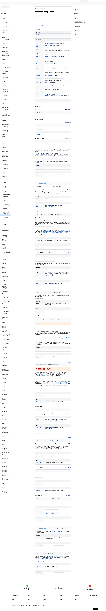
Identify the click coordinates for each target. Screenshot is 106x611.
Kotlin (67, 13)
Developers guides (77, 595)
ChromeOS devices (46, 596)
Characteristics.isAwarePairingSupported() (52, 420)
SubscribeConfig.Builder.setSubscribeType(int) (53, 95)
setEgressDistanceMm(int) (62, 68)
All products (42, 605)
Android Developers (37, 8)
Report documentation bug (93, 595)
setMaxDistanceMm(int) (39, 375)
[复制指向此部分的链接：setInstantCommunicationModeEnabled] (51, 252)
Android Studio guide (77, 594)
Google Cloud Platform (36, 605)
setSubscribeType (48, 82)
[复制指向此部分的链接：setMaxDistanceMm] (44, 315)
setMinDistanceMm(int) (39, 343)
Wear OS (44, 595)
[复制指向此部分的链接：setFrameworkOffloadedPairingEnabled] (51, 179)
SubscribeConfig (44, 25)
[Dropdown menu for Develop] (25, 1)
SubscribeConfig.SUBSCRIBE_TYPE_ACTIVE (59, 509)
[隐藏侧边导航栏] (10, 609)
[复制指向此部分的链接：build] (38, 122)
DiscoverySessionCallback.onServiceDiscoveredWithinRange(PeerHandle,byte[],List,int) (55, 158)
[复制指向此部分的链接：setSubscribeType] (43, 495)
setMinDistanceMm (48, 67)
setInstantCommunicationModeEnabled (51, 56)
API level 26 (69, 109)
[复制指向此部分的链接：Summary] (40, 29)
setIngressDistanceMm (48, 52)
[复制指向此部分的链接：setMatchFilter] (42, 289)
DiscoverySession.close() (40, 561)
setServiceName (47, 75)
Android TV (44, 599)
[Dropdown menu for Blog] (38, 1)
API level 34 (69, 406)
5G (28, 600)
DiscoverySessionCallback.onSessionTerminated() (53, 90)
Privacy (29, 599)
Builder (37, 34)
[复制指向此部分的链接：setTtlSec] (40, 550)
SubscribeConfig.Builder (42, 141)
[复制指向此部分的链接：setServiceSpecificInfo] (45, 467)
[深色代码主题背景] (70, 111)
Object (39, 16)
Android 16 (60, 595)
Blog (12, 600)
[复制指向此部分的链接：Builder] (39, 109)
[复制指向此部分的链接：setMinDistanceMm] (44, 361)
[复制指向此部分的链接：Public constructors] (45, 106)
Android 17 (60, 594)
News (13, 599)
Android (13, 594)
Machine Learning (30, 595)
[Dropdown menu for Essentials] (13, 1)
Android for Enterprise (15, 595)
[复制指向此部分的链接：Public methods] (43, 119)
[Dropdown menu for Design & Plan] (20, 1)
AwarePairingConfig (54, 70)
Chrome (26, 605)
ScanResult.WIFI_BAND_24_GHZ (50, 275)
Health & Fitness (30, 596)
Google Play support (93, 596)
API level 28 (67, 361)
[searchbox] (5, 7)
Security (13, 596)
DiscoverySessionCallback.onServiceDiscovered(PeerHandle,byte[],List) (55, 159)
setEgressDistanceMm (48, 45)
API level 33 (69, 252)
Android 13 (60, 599)
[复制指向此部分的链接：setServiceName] (42, 437)
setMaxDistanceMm (48, 63)
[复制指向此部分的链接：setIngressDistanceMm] (45, 211)
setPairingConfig (48, 70)
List (52, 292)
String (51, 75)
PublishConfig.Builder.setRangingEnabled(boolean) (44, 154)
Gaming (29, 594)
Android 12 (60, 600)
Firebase (30, 605)
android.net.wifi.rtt (39, 162)
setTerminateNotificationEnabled (50, 87)
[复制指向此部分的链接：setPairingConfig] (43, 406)
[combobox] (84, 1)
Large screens (45, 594)
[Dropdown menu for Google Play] (32, 1)
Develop (42, 8)
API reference (46, 8)
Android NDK (76, 599)
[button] (5, 15)
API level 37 (69, 138)
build (46, 41)
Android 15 (60, 596)
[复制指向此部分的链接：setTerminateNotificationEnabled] (49, 524)
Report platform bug (93, 594)
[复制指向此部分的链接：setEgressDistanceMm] (45, 138)
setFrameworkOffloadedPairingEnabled (51, 49)
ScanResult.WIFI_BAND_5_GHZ (55, 272)
